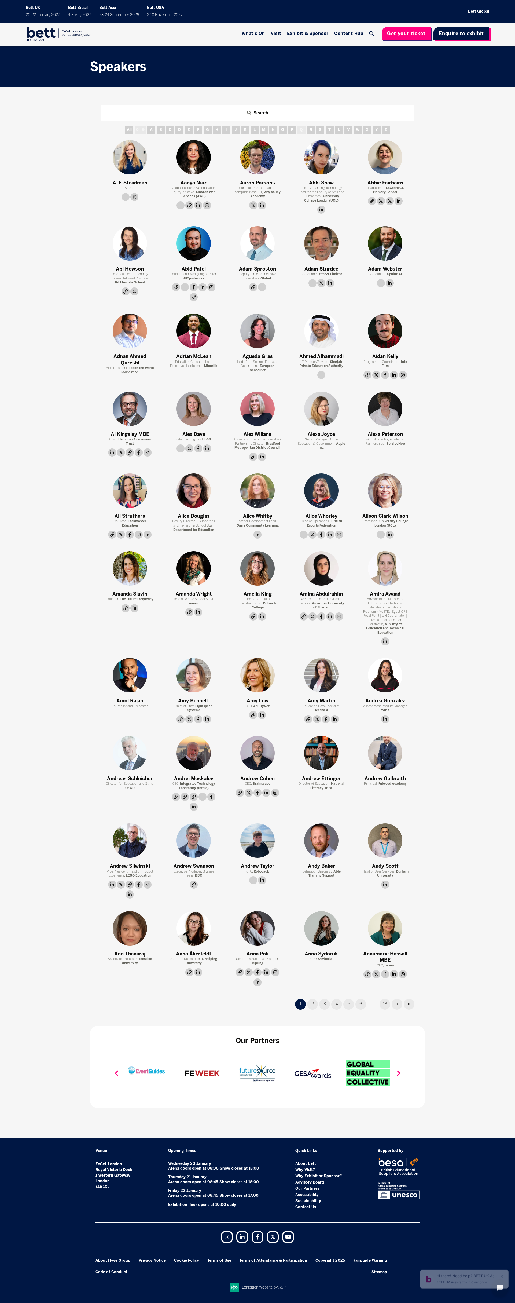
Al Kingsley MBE (130, 434)
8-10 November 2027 (165, 15)
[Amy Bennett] (193, 675)
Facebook (257, 1237)
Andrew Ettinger (321, 779)
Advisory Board (309, 1182)
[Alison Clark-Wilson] (385, 490)
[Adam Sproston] (257, 243)
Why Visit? (305, 1169)
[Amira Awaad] (385, 568)
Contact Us (305, 1207)
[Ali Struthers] (130, 490)
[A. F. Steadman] (130, 157)
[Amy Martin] (321, 675)
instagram (134, 197)
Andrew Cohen (257, 779)
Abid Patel (194, 269)
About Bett (305, 1163)
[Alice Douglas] (193, 490)
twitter (253, 205)
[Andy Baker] (321, 840)
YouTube (288, 1237)
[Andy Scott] (385, 840)
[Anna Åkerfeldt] (193, 928)
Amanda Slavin (129, 594)
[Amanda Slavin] (130, 568)
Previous (116, 1073)
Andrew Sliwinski (130, 866)
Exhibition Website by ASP (264, 1287)
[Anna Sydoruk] (321, 928)
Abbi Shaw (321, 183)
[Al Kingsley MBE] (130, 409)
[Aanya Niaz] (193, 157)
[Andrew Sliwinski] (130, 840)
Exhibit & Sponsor (308, 33)
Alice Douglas (194, 516)
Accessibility (307, 1194)
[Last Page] (409, 1004)
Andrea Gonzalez (385, 701)
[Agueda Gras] (257, 331)
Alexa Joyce (321, 434)
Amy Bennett (193, 701)
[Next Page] (397, 1004)
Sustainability (308, 1201)
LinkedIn (242, 1237)
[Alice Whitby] (257, 490)
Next (398, 1073)
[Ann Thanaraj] (130, 928)
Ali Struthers (130, 516)
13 (385, 1003)
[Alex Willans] (257, 409)
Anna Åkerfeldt (193, 954)
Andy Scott (385, 866)
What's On (253, 33)
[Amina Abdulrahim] (321, 568)
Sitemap (379, 1272)
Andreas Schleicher (130, 779)
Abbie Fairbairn (385, 183)
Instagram (227, 1237)
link (126, 197)
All (129, 129)
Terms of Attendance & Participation (273, 1260)
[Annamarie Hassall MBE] (385, 928)
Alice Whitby (257, 516)
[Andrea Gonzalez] (385, 675)
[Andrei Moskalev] (193, 753)
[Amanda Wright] (193, 568)
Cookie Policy (186, 1260)
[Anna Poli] (257, 928)
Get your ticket (406, 34)
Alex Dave (193, 434)
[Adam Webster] (385, 243)
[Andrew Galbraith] (385, 753)
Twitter (273, 1237)
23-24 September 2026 (119, 15)
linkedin (198, 205)
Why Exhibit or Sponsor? (318, 1176)
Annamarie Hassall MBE (385, 957)
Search (372, 33)
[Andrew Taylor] (257, 840)
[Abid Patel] (193, 243)
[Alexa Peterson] (385, 409)
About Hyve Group (112, 1260)
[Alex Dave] (193, 409)
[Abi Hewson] (130, 243)
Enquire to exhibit (461, 34)
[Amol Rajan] (130, 675)
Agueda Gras (257, 356)
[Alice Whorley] (321, 490)
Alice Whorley (321, 516)
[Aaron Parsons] (257, 157)
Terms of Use (219, 1260)
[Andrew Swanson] (193, 840)
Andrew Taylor (257, 866)
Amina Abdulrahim (321, 594)
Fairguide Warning (370, 1260)
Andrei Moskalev (193, 779)
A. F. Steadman (130, 183)
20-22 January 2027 (43, 15)
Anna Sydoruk (321, 954)
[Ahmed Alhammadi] (321, 331)
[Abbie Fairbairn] (385, 157)
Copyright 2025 (330, 1260)
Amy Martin (321, 701)
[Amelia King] (257, 568)
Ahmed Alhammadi (321, 356)
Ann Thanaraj (129, 954)
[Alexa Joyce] (321, 409)
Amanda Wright (194, 594)
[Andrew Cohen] (257, 753)
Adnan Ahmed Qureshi (129, 359)
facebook (194, 287)
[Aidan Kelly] (385, 331)
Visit (276, 33)
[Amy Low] (257, 675)
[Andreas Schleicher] (130, 753)
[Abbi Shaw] (321, 157)
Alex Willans (257, 434)
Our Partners (307, 1188)
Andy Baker (321, 866)
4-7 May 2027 (79, 15)
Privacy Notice (152, 1260)
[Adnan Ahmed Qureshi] (130, 331)
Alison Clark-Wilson (385, 516)
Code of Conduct (111, 1272)
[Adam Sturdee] (321, 243)
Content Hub (348, 33)
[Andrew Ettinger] (321, 753)
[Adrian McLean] (193, 331)
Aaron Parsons (257, 183)
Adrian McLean (193, 356)
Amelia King (258, 594)
